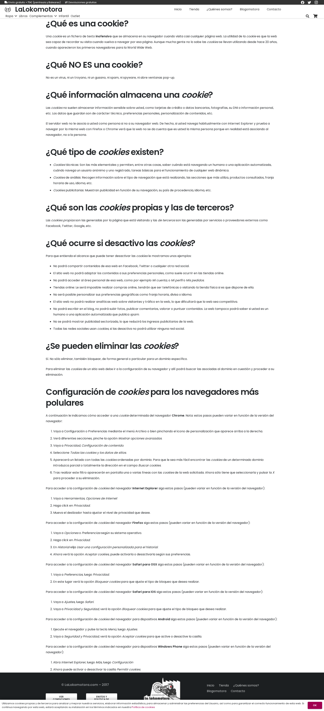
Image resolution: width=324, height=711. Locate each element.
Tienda (224, 685)
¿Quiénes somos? (246, 685)
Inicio (210, 685)
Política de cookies (143, 707)
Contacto (238, 691)
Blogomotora (216, 691)
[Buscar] (307, 16)
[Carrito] (315, 16)
